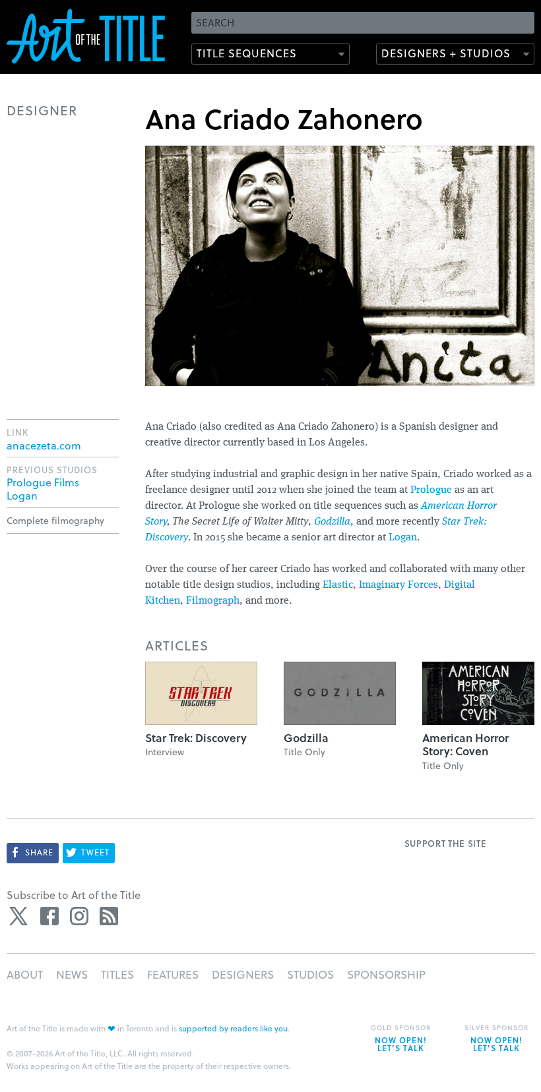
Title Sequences (247, 53)
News (72, 974)
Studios (310, 974)
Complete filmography (55, 520)
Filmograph (212, 601)
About (25, 974)
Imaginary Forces (398, 585)
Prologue (431, 490)
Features (173, 974)
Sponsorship (386, 974)
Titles (117, 974)
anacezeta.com (44, 445)
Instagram (79, 916)
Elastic (338, 585)
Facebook (49, 916)
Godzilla (332, 522)
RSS (108, 916)
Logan (403, 537)
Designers (243, 974)
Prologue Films (43, 482)
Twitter (20, 916)
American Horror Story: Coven (465, 744)
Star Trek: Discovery (196, 738)
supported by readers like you (233, 1028)
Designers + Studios (446, 53)
